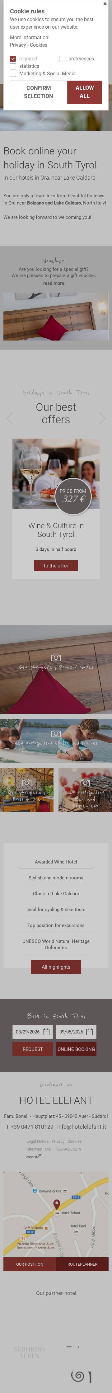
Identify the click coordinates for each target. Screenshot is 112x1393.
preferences (81, 59)
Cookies (38, 45)
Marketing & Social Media (47, 74)
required (28, 59)
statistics (29, 66)
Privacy (18, 45)
